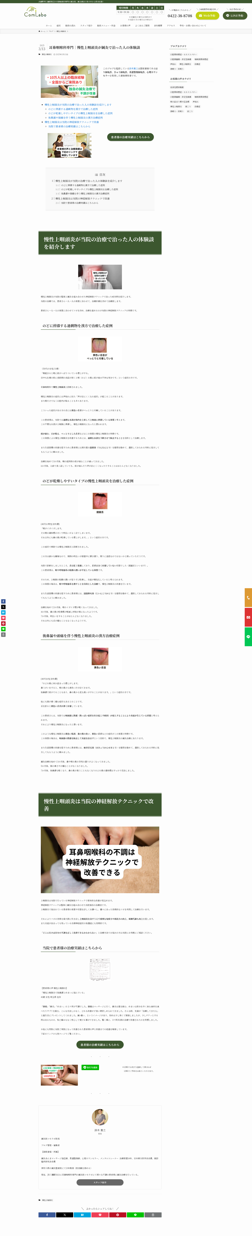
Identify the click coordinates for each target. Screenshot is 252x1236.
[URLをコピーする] (153, 1214)
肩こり (188, 106)
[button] (47, 1214)
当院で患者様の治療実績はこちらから (69, 126)
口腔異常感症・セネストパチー (183, 54)
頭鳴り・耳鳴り (177, 68)
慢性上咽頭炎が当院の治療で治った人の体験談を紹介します (78, 104)
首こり (190, 111)
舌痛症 (197, 64)
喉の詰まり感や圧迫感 (179, 101)
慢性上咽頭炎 (46, 54)
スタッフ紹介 (100, 1182)
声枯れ (173, 64)
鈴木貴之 (133, 68)
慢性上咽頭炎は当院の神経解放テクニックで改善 (72, 122)
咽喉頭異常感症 (201, 59)
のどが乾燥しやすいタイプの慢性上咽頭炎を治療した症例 (80, 113)
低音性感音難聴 (177, 87)
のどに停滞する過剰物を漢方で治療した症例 (73, 109)
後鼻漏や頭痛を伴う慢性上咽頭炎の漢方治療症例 (75, 117)
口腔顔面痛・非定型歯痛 (180, 59)
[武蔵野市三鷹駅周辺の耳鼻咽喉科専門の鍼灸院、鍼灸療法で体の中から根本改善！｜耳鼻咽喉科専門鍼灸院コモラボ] (35, 12)
